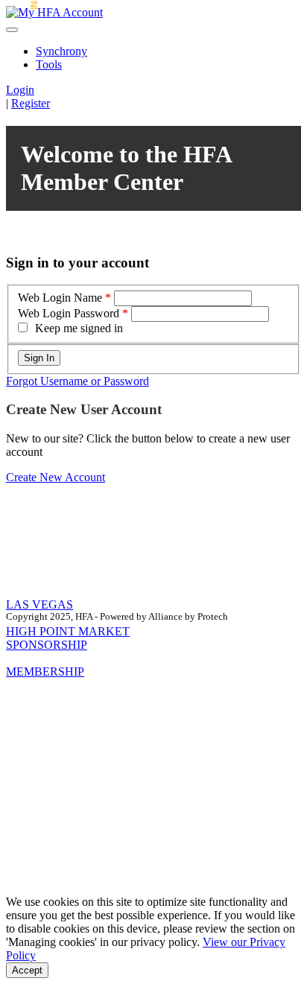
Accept (27, 970)
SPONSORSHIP (46, 644)
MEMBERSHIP (45, 671)
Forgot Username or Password (77, 381)
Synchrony (61, 51)
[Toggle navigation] (12, 30)
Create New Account (55, 477)
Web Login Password (68, 313)
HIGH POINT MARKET (68, 631)
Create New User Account (84, 409)
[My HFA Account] (54, 12)
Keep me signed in (79, 328)
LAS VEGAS (39, 604)
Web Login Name (60, 297)
